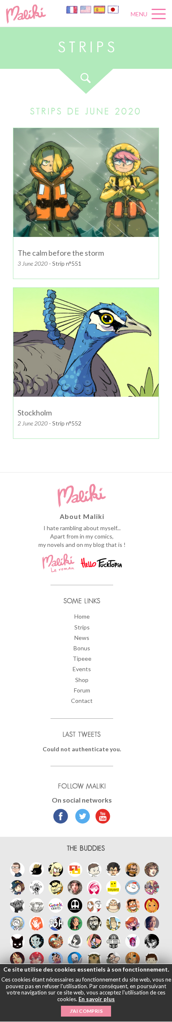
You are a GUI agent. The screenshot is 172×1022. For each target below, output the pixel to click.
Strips (82, 627)
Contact (82, 700)
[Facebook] (61, 817)
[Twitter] (80, 817)
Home (82, 616)
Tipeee (82, 658)
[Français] (72, 9)
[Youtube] (101, 817)
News (81, 637)
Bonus (81, 648)
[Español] (100, 9)
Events (82, 668)
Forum (82, 690)
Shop (82, 679)
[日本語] (113, 9)
